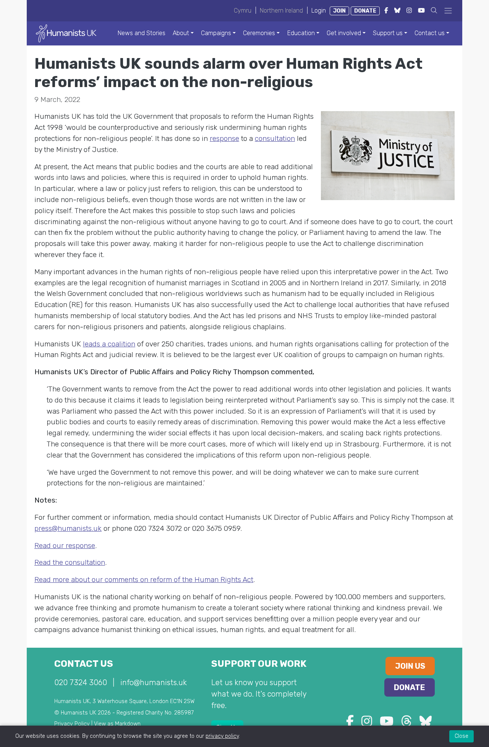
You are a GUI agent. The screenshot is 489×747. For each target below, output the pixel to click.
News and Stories (141, 33)
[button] (434, 10)
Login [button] (318, 10)
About (181, 33)
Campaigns (216, 33)
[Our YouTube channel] (387, 723)
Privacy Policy (72, 724)
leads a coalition (109, 344)
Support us (388, 33)
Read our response (64, 545)
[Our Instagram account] (366, 723)
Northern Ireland (281, 10)
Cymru (242, 10)
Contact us (430, 33)
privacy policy (222, 736)
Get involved (344, 33)
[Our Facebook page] (350, 723)
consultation (275, 138)
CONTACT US (83, 663)
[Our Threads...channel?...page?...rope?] (406, 723)
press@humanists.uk (68, 528)
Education (301, 33)
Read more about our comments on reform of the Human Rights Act (143, 579)
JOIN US (410, 666)
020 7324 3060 (80, 682)
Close (461, 736)
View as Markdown (117, 724)
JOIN (339, 11)
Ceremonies (259, 33)
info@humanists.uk (153, 682)
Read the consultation (69, 562)
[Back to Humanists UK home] (66, 33)
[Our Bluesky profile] (425, 723)
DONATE (365, 11)
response (224, 138)
